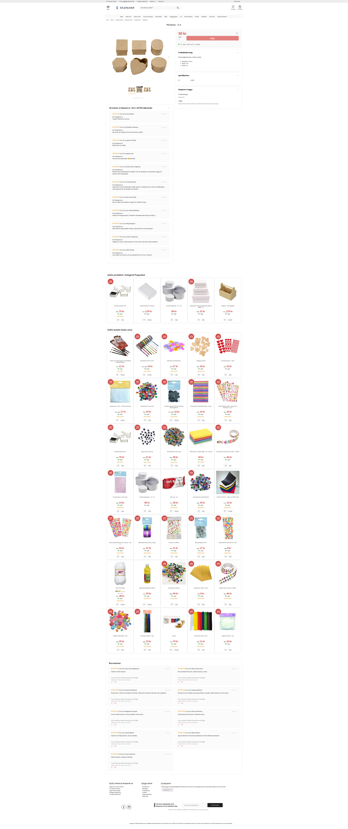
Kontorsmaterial (188, 16)
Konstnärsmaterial (222, 16)
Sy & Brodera (158, 16)
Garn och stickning (148, 16)
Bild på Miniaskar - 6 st (138, 97)
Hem (107, 20)
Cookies (144, 792)
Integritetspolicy (147, 794)
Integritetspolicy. (204, 809)
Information (237, 1)
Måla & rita (128, 16)
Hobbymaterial (173, 16)
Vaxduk (197, 16)
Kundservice (145, 787)
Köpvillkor (145, 788)
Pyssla (121, 16)
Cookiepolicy (146, 790)
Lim (181, 16)
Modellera (204, 16)
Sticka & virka (137, 16)
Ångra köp (145, 796)
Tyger (165, 16)
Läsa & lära (212, 16)
